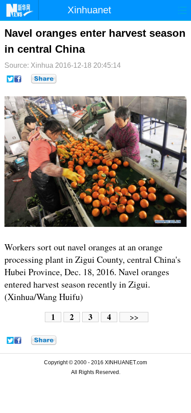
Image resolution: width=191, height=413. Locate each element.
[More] (43, 79)
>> (134, 317)
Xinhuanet (89, 10)
